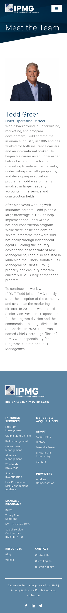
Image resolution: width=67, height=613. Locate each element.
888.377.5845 (15, 402)
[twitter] (41, 606)
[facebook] (26, 606)
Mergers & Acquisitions (47, 419)
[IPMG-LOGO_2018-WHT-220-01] (22, 5)
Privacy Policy (20, 590)
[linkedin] (33, 606)
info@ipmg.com (38, 402)
